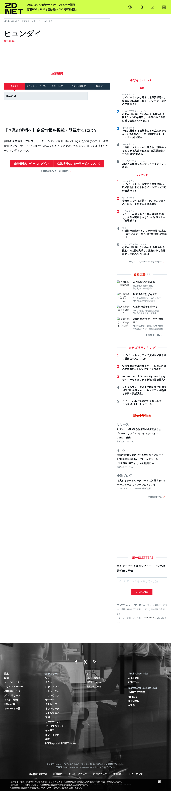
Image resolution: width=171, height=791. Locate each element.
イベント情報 (11, 699)
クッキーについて (77, 774)
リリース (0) (57, 86)
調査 (47, 739)
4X (88, 673)
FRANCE (132, 696)
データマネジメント (55, 726)
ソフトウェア (52, 695)
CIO (47, 678)
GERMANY (133, 701)
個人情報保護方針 (37, 774)
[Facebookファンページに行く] (76, 662)
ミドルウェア (52, 712)
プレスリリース (12, 695)
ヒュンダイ (47, 21)
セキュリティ (52, 691)
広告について (100, 774)
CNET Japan (148, 618)
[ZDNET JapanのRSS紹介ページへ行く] (95, 662)
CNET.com (133, 678)
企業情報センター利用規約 (54, 171)
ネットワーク (52, 708)
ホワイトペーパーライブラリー (145, 261)
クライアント (52, 686)
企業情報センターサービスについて (78, 163)
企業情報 (15, 86)
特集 (6, 673)
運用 (47, 717)
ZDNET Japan (10, 21)
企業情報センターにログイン (31, 163)
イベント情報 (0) (78, 86)
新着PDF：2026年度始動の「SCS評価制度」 (52, 9)
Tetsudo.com (94, 686)
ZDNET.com (134, 682)
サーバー (50, 699)
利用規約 (57, 774)
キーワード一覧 (12, 708)
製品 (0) (99, 86)
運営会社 (118, 774)
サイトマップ (136, 774)
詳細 (65, 788)
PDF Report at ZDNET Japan (60, 743)
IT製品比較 (9, 704)
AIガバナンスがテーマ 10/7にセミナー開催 (51, 4)
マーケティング (53, 721)
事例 (6, 678)
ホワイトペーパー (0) (36, 86)
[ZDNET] (14, 7)
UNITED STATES (136, 692)
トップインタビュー (14, 682)
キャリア (50, 730)
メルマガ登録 (141, 592)
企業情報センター (30, 21)
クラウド (50, 682)
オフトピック (52, 734)
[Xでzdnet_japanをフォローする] (85, 662)
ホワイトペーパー (13, 686)
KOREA (131, 705)
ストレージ (51, 704)
